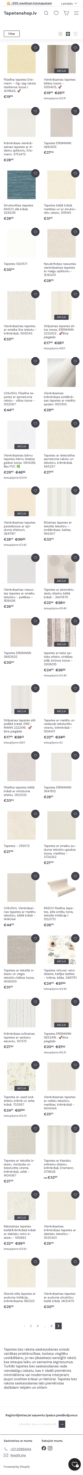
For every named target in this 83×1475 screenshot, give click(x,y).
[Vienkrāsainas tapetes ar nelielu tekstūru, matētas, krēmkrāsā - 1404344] (61, 1089)
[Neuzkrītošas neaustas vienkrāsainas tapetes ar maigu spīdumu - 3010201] (61, 255)
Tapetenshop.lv (20, 13)
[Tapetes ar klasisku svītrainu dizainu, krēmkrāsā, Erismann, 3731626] (61, 1152)
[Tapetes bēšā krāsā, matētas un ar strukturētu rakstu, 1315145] (61, 195)
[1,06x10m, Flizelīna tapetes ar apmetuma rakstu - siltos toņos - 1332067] (21, 385)
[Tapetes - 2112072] (21, 831)
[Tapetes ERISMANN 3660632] (21, 641)
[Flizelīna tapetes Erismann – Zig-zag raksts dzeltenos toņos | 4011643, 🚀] (21, 71)
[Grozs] (66, 13)
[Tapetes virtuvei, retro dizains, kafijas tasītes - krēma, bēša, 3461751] (61, 962)
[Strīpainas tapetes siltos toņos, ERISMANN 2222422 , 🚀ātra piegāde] (61, 320)
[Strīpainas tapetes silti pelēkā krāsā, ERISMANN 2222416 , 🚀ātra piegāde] (21, 714)
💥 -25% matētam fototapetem (29, 3)
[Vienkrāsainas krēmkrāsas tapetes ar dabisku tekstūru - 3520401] (61, 1218)
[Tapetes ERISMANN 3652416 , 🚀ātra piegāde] (61, 1026)
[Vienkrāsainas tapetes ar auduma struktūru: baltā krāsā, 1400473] (61, 1283)
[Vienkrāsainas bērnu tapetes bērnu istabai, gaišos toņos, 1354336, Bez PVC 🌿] (21, 449)
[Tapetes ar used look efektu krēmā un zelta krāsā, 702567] (21, 1089)
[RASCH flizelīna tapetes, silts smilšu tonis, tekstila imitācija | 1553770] (61, 900)
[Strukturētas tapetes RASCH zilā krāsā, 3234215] (21, 195)
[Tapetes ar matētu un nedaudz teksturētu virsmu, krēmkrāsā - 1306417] (61, 714)
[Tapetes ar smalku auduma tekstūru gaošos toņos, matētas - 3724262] (61, 837)
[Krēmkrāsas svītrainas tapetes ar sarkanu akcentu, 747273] (21, 1024)
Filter (11, 34)
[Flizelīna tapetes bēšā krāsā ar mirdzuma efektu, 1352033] (21, 777)
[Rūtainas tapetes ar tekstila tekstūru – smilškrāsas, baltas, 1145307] (61, 514)
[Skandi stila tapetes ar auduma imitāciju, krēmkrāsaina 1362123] (21, 1283)
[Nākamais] (58, 1326)
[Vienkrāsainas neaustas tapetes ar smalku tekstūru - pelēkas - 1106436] (21, 581)
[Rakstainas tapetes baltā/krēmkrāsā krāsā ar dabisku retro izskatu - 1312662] (21, 1220)
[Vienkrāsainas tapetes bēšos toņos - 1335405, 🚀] (61, 72)
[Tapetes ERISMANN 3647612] (61, 775)
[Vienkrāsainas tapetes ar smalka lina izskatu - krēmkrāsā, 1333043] (21, 316)
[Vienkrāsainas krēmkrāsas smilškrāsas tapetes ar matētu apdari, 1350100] (61, 385)
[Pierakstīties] (62, 1424)
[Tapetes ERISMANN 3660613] (61, 131)
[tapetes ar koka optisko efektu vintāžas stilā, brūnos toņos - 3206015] (61, 647)
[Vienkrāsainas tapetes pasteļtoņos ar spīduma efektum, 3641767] (21, 516)
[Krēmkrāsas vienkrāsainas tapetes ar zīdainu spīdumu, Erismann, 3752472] (21, 135)
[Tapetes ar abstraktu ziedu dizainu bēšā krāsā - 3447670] (61, 582)
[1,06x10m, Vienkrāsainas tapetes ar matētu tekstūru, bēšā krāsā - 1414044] (21, 900)
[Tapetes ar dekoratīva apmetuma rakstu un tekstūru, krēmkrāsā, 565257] (61, 447)
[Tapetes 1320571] (21, 249)
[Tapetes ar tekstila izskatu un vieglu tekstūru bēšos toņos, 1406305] (21, 962)
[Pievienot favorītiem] (35, 48)
